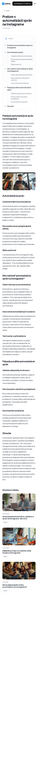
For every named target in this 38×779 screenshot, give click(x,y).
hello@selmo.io (8, 762)
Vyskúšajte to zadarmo (22, 4)
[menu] (35, 4)
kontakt (7, 623)
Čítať (5, 522)
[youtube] (15, 772)
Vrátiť (8, 10)
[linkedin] (7, 772)
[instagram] (11, 772)
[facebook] (3, 772)
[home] (6, 3)
